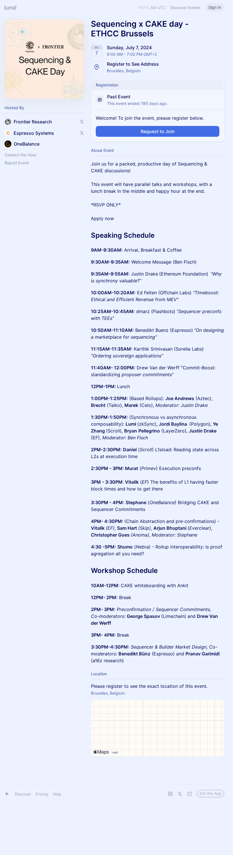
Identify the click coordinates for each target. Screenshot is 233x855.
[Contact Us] (189, 794)
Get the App (210, 793)
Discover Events (185, 7)
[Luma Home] (11, 7)
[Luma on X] (180, 794)
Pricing (42, 794)
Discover (23, 794)
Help (57, 794)
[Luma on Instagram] (170, 794)
